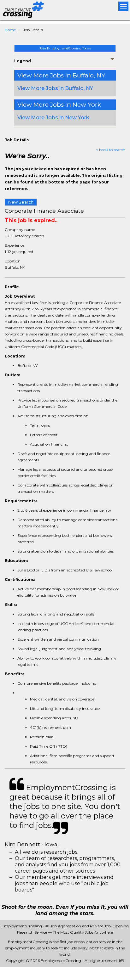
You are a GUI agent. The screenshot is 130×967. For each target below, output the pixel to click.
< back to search (110, 149)
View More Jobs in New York (53, 118)
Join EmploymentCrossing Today (65, 48)
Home (10, 29)
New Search (20, 202)
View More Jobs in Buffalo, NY (55, 88)
